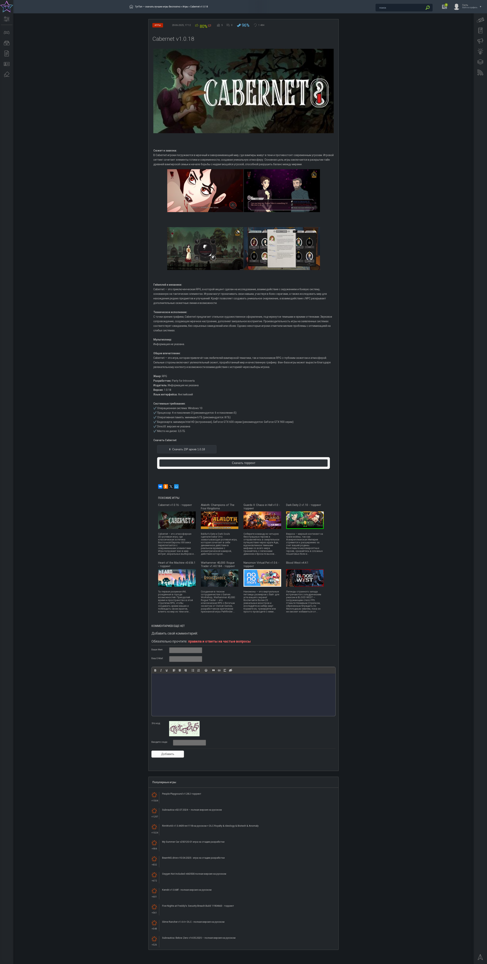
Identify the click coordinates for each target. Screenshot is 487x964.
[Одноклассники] (165, 486)
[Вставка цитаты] (213, 670)
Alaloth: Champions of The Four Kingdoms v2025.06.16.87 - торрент (217, 508)
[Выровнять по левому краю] (174, 670)
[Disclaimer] (6, 74)
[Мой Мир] (176, 486)
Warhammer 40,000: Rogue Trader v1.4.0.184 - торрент (218, 564)
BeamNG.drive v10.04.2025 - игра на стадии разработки (193, 857)
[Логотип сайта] (6, 6)
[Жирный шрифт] (155, 670)
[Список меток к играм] (6, 43)
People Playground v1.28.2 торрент (181, 793)
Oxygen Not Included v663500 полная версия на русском (194, 873)
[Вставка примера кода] (219, 670)
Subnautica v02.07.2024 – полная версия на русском (192, 809)
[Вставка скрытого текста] (230, 670)
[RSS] (480, 72)
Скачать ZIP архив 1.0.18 (188, 449)
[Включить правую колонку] (480, 62)
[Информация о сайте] (6, 64)
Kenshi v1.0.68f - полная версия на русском (187, 889)
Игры (185, 6)
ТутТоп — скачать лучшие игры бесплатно (157, 6)
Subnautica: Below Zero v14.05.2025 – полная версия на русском (199, 937)
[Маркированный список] (193, 670)
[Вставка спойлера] (225, 670)
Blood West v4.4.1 (297, 562)
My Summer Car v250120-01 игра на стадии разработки (193, 841)
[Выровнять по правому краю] (185, 670)
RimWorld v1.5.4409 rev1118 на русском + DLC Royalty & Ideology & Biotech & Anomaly (210, 825)
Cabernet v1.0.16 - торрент (175, 505)
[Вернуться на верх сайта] (480, 958)
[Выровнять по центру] (180, 670)
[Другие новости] (6, 53)
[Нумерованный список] (198, 670)
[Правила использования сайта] (480, 30)
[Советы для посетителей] (480, 41)
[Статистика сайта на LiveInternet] (469, 960)
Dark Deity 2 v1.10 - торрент (303, 505)
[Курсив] (161, 670)
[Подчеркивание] (166, 670)
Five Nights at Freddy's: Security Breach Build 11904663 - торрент (198, 905)
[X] (171, 486)
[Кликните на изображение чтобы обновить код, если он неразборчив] (184, 735)
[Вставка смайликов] (206, 670)
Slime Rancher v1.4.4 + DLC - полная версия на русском (193, 921)
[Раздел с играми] (6, 32)
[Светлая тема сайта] (480, 51)
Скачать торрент (243, 463)
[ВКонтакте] (160, 486)
